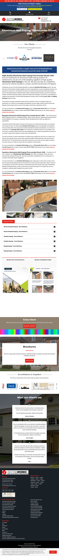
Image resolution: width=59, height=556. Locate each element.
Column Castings (34, 502)
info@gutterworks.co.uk (46, 20)
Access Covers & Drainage (36, 507)
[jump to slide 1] (11, 215)
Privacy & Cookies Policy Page (27, 552)
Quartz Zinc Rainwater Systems (9, 506)
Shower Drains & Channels (36, 509)
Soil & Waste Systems (35, 511)
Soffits (3, 512)
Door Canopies (34, 501)
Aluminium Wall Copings (7, 515)
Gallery (3, 527)
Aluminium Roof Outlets (36, 514)
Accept (53, 552)
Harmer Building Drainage (36, 506)
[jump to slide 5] (47, 215)
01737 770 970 (44, 19)
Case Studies (5, 529)
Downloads (4, 525)
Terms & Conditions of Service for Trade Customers (13, 538)
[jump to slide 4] (38, 215)
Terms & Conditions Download (9, 537)
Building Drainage (34, 504)
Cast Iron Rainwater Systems (8, 503)
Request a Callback (22, 8)
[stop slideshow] (29, 209)
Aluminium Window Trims (36, 499)
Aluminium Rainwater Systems (9, 501)
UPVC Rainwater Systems (8, 509)
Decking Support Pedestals (37, 512)
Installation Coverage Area (35, 8)
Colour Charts (29, 326)
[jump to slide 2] (20, 215)
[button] (29, 227)
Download (29, 360)
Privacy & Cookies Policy (7, 533)
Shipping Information (7, 535)
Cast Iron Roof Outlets (36, 515)
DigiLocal (36, 547)
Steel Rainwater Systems (7, 504)
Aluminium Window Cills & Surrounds (10, 517)
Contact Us (4, 532)
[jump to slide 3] (29, 215)
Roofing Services (34, 517)
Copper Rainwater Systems (8, 507)
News (3, 530)
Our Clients (4, 522)
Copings (4, 514)
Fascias (4, 511)
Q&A (3, 524)
